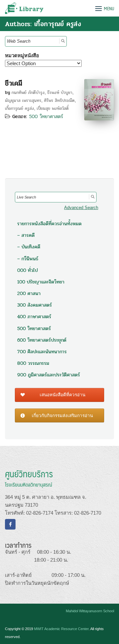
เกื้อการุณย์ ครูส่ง (19, 108)
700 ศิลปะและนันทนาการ (42, 352)
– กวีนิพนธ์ (27, 259)
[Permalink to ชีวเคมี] (99, 99)
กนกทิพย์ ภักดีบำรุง (28, 92)
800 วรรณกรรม (33, 363)
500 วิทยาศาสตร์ (46, 116)
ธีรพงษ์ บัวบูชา (59, 92)
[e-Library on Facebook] (10, 524)
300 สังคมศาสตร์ (34, 305)
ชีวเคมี (13, 83)
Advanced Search (81, 207)
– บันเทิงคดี (28, 247)
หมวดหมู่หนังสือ (22, 55)
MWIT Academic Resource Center (61, 629)
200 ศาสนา (29, 293)
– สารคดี (26, 235)
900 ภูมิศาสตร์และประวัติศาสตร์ (48, 375)
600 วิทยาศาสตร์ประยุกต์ (41, 340)
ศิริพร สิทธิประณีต (59, 100)
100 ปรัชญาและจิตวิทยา (40, 282)
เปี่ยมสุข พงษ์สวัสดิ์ (53, 108)
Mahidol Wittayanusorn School (90, 611)
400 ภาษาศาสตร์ (34, 317)
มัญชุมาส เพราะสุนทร (23, 100)
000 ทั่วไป (27, 270)
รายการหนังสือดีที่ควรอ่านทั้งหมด (49, 224)
